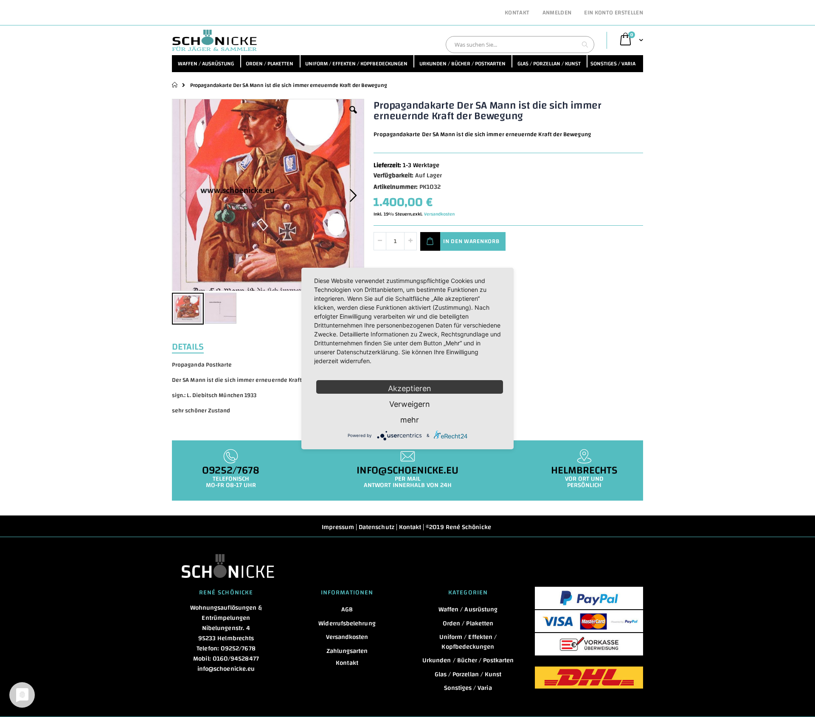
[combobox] (520, 44)
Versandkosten (439, 214)
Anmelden (557, 13)
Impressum (338, 527)
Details (188, 345)
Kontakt (517, 13)
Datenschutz (376, 527)
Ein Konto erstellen (613, 13)
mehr (409, 419)
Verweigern (409, 404)
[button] (353, 116)
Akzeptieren (409, 388)
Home (175, 84)
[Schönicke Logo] (214, 40)
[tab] (194, 346)
